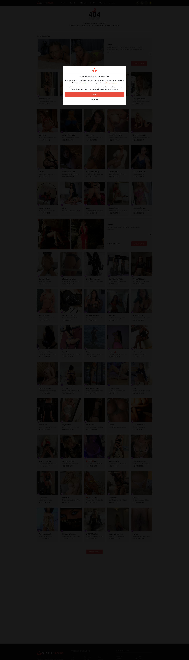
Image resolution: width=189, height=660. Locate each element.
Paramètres (94, 99)
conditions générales (109, 83)
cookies (84, 83)
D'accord (94, 94)
